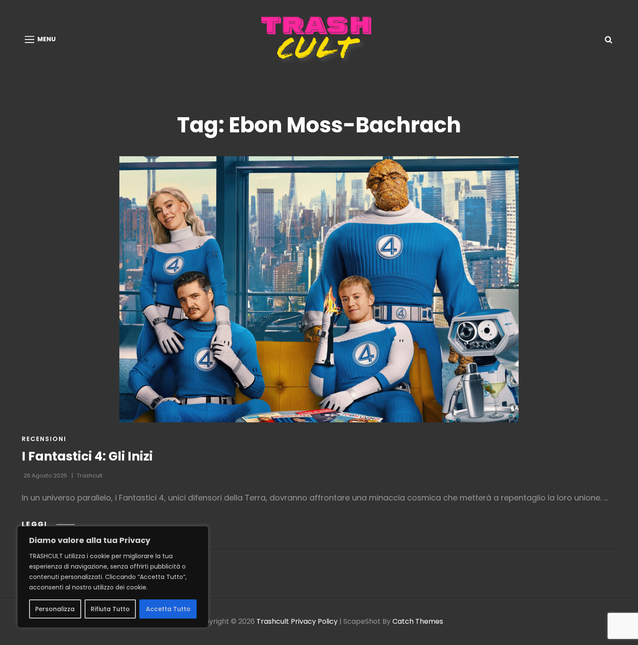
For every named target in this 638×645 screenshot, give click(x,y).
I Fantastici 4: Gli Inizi (87, 456)
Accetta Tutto (168, 609)
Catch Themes (417, 621)
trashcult (89, 475)
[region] (112, 577)
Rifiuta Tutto (110, 609)
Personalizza (55, 609)
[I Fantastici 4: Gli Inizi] (319, 289)
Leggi (48, 524)
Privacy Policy (314, 621)
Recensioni (44, 438)
